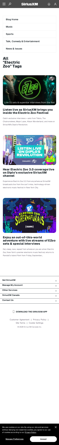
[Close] (55, 427)
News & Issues (14, 48)
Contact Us (7, 300)
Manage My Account (12, 285)
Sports (10, 34)
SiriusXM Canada (11, 295)
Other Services (9, 290)
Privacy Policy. (30, 432)
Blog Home (12, 19)
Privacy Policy (39, 319)
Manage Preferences (14, 439)
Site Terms (20, 323)
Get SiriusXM (8, 280)
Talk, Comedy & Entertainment (23, 41)
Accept (43, 439)
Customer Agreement (20, 319)
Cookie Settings (36, 323)
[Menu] (4, 4)
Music (9, 26)
